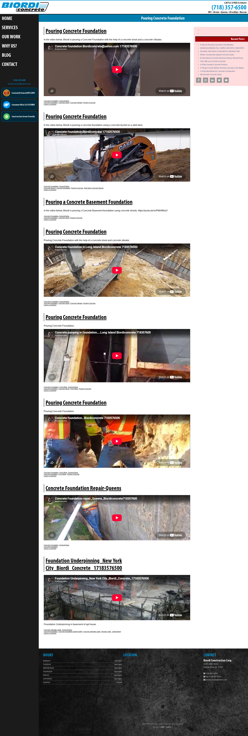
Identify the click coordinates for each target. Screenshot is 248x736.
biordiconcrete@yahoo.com (19, 84)
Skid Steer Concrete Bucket (93, 188)
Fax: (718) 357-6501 (213, 677)
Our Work (11, 37)
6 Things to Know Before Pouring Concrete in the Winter (222, 68)
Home (7, 18)
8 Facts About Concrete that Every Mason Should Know (221, 58)
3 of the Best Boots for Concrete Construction (217, 71)
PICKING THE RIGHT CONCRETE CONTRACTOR (220, 51)
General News (64, 101)
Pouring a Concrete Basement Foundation (89, 202)
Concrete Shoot (63, 102)
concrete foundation (51, 102)
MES (163, 727)
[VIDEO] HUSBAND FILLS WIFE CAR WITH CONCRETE (222, 48)
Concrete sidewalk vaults (52, 630)
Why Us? (9, 46)
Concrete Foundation (51, 101)
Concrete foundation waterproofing (70, 631)
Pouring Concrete (89, 102)
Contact (9, 64)
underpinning (116, 631)
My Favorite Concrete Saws (211, 75)
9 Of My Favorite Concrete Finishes (213, 65)
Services (10, 27)
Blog (6, 55)
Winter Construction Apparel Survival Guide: (217, 55)
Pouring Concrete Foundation (76, 31)
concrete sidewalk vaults (91, 631)
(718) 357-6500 (229, 7)
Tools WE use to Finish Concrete (212, 61)
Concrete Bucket (50, 188)
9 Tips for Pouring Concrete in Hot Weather (217, 45)
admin (169, 727)
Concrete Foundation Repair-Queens (83, 488)
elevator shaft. (106, 631)
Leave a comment (50, 104)
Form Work (63, 387)
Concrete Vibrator (76, 102)
